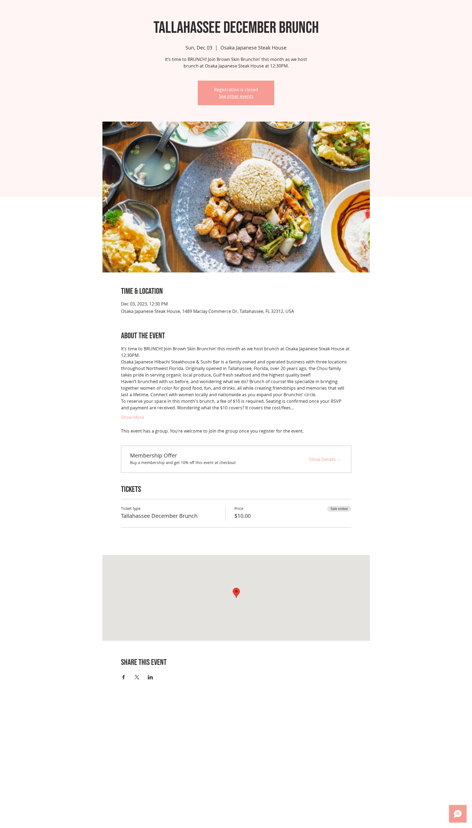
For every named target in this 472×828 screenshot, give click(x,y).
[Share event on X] (137, 677)
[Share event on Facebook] (123, 677)
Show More (132, 417)
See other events (236, 96)
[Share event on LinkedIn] (150, 677)
